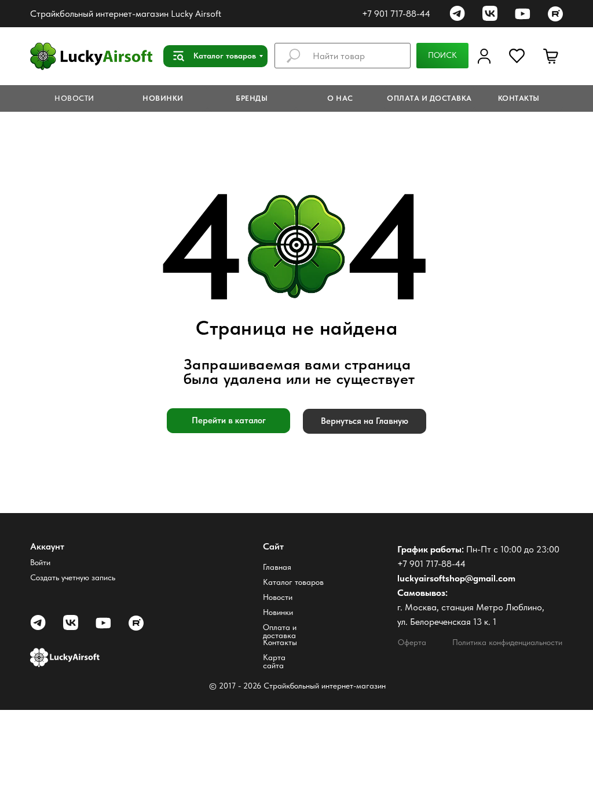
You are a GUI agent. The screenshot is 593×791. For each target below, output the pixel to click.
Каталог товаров (293, 582)
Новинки (278, 612)
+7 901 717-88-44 (396, 13)
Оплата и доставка (279, 631)
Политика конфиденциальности (507, 642)
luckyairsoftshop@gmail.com (456, 578)
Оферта (412, 642)
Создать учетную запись (72, 577)
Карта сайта (274, 661)
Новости (277, 597)
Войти (40, 562)
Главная (277, 567)
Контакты (280, 642)
